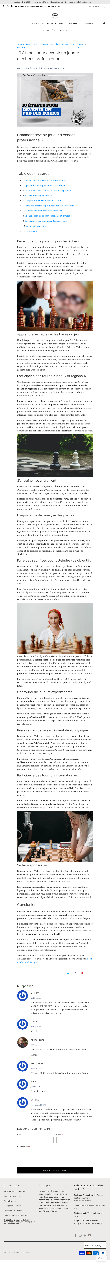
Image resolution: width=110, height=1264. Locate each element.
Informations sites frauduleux (16, 1215)
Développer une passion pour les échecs (45, 180)
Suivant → (77, 48)
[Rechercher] (104, 23)
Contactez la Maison (12, 1206)
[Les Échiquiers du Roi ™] (55, 16)
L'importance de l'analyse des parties (44, 200)
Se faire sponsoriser (36, 225)
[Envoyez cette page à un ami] (89, 973)
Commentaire (23, 1147)
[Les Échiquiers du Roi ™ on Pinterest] (11, 7)
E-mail (59, 1135)
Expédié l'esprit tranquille (14, 1191)
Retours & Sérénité (12, 1196)
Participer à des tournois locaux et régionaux (48, 190)
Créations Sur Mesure (13, 1210)
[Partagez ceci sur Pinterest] (82, 973)
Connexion (94, 7)
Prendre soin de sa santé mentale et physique (48, 215)
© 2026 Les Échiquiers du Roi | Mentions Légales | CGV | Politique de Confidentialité (18, 1222)
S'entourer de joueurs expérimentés (43, 210)
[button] (37, 23)
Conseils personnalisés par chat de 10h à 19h (39, 7)
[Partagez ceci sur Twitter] (68, 973)
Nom (19, 1135)
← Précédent (79, 44)
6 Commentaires (57, 68)
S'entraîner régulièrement (38, 195)
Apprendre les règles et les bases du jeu (45, 185)
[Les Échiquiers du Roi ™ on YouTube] (16, 7)
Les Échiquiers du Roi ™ (20, 1252)
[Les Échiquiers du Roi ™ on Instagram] (7, 7)
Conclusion (31, 231)
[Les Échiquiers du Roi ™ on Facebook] (3, 7)
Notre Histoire (10, 1201)
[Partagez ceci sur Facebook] (75, 973)
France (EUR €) (93, 1245)
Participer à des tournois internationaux (46, 220)
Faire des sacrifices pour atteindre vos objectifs (49, 205)
